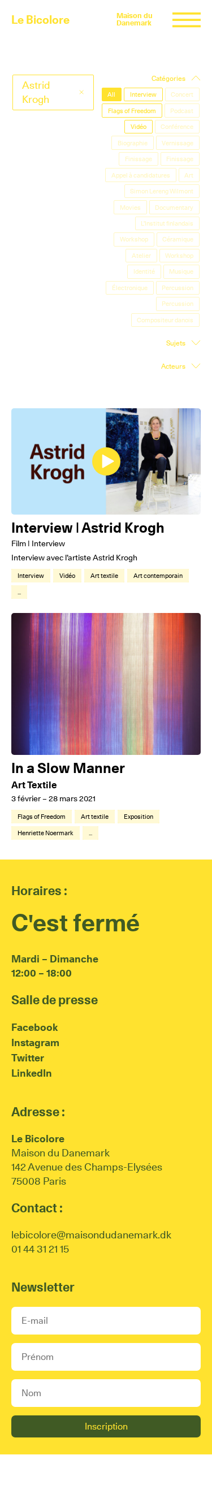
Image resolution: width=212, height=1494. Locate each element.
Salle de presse (54, 999)
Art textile (104, 575)
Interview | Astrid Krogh (88, 527)
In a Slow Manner (68, 768)
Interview (31, 575)
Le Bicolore (40, 20)
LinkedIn (31, 1073)
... (19, 592)
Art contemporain (158, 575)
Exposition (138, 816)
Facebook (34, 1027)
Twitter (27, 1058)
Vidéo (67, 575)
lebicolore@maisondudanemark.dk (91, 1235)
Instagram (35, 1042)
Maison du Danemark (134, 19)
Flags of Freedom (42, 816)
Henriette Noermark (45, 832)
